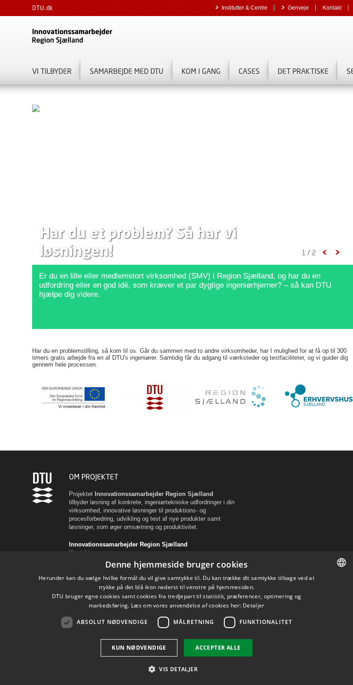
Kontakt (332, 8)
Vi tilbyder (52, 71)
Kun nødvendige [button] (139, 648)
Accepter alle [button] (217, 648)
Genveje (298, 8)
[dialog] (176, 618)
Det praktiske (303, 71)
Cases (249, 71)
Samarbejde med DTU (127, 71)
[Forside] (138, 36)
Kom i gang (201, 71)
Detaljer (253, 605)
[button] (176, 668)
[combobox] (341, 562)
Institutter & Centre (245, 8)
